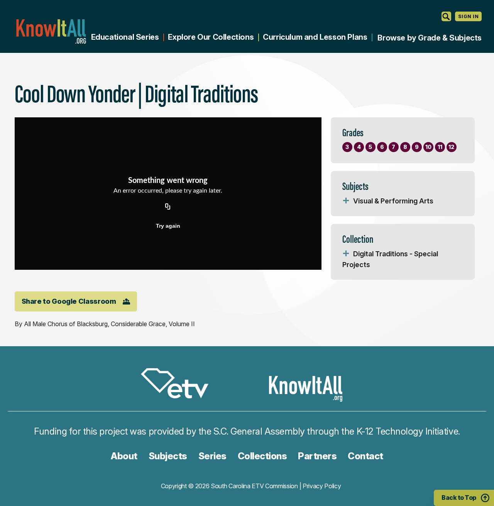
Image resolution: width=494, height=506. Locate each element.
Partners (317, 456)
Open (346, 201)
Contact (365, 456)
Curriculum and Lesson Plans (315, 37)
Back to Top (459, 497)
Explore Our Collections (211, 37)
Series (212, 456)
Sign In (468, 16)
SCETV (179, 384)
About (124, 456)
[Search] (446, 16)
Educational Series (125, 37)
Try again (168, 226)
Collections (262, 456)
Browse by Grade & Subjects (429, 37)
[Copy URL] (168, 207)
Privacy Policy (322, 486)
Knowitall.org (51, 31)
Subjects (168, 456)
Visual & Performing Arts (393, 201)
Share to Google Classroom (69, 301)
